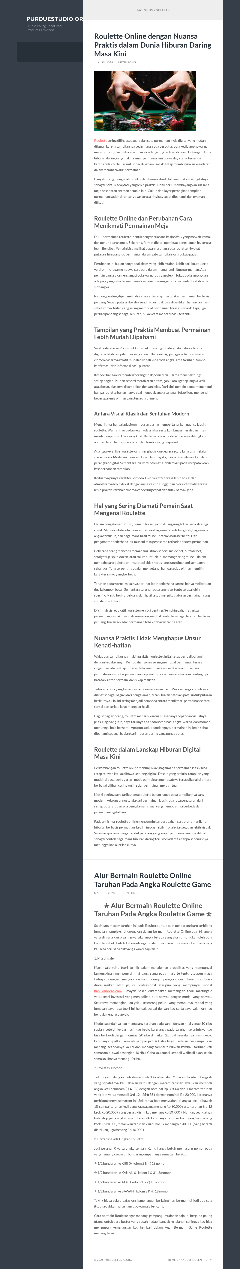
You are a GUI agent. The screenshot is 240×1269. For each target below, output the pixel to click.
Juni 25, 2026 (103, 62)
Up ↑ (209, 1259)
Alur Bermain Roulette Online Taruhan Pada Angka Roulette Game (152, 879)
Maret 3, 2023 (104, 893)
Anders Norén (191, 1259)
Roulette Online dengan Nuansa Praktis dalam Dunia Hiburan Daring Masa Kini (152, 44)
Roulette (100, 140)
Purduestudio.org (57, 19)
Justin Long (127, 62)
